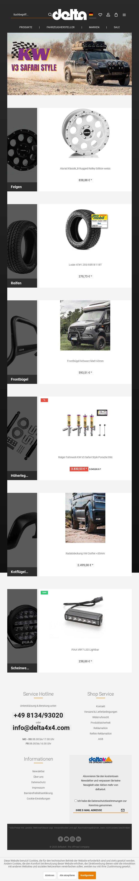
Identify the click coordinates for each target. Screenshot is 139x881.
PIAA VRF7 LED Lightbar (85, 649)
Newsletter (38, 771)
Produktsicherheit (101, 722)
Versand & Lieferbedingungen (100, 711)
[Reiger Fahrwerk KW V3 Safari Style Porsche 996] (85, 422)
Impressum (38, 787)
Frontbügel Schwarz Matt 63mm (85, 361)
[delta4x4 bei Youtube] (66, 839)
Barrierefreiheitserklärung (38, 793)
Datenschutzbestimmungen (107, 800)
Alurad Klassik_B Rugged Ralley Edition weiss (85, 168)
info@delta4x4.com (41, 728)
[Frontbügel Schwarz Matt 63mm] (85, 325)
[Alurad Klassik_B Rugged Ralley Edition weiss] (85, 133)
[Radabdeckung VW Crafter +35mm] (85, 518)
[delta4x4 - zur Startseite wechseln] (69, 14)
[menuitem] (33, 14)
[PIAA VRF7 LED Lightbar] (85, 614)
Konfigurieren (87, 875)
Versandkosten (61, 828)
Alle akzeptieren (67, 875)
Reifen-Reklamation (101, 733)
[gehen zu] (124, 14)
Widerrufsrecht (100, 717)
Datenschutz (38, 782)
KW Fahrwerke (69, 64)
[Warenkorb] (116, 14)
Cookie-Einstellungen (38, 798)
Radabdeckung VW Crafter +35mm (85, 553)
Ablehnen (49, 875)
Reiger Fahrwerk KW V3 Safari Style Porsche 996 (85, 457)
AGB (100, 739)
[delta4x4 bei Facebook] (60, 839)
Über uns (38, 776)
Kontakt (100, 706)
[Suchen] (50, 14)
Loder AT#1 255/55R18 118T (85, 264)
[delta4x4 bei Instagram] (72, 839)
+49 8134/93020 (38, 715)
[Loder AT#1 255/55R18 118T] (85, 229)
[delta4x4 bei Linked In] (78, 839)
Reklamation (101, 728)
